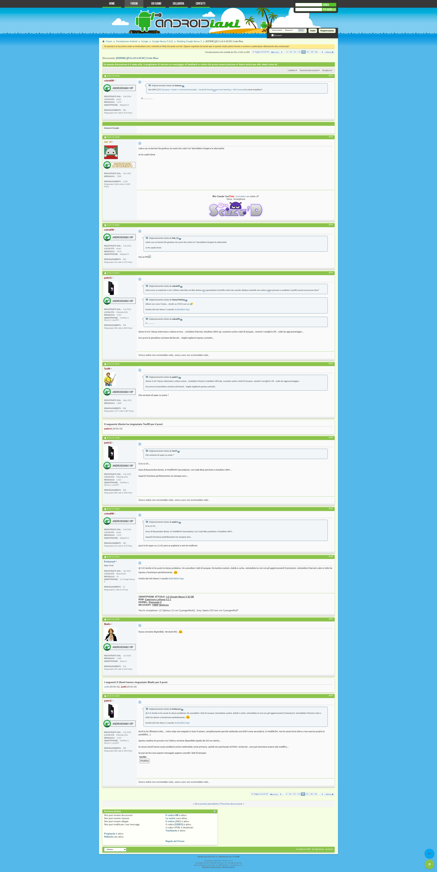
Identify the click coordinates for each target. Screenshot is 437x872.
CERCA (326, 4)
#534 (331, 273)
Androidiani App (182, 309)
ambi (106, 687)
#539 (331, 619)
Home (112, 4)
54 (303, 52)
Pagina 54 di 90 (262, 52)
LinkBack (291, 70)
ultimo (328, 52)
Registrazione (327, 31)
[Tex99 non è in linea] (110, 379)
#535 (331, 364)
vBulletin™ (218, 861)
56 (312, 52)
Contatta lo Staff (303, 849)
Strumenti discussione (309, 70)
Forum (134, 4)
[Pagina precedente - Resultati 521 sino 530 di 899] (282, 52)
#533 (331, 225)
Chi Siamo (156, 4)
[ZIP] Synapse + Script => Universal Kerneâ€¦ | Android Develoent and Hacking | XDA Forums (200, 90)
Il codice (170, 821)
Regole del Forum (175, 841)
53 (299, 52)
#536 (331, 438)
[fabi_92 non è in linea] (111, 152)
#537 (331, 509)
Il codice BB (172, 815)
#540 (331, 696)
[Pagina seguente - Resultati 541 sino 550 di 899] (322, 52)
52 (295, 52)
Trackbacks (171, 830)
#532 (331, 137)
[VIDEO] (179, 824)
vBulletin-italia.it (228, 867)
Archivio (329, 849)
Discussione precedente (206, 804)
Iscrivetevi (241, 196)
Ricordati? (278, 35)
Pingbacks (109, 833)
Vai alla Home (318, 849)
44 (291, 52)
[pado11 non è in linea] (111, 288)
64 (316, 52)
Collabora (178, 4)
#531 (331, 76)
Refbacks (109, 836)
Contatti (200, 4)
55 (308, 52)
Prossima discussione (231, 804)
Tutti (143, 568)
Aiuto (312, 31)
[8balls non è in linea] (110, 634)
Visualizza (326, 70)
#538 (331, 557)
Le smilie (170, 818)
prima (276, 52)
